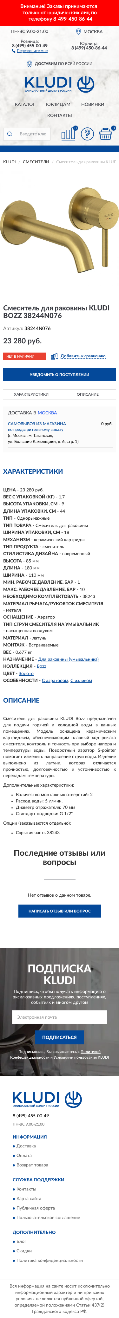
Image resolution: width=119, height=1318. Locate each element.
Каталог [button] (25, 104)
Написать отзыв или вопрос (60, 911)
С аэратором (55, 680)
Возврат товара (32, 1165)
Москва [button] (47, 413)
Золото (26, 674)
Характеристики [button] (31, 394)
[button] (30, 50)
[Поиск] (9, 134)
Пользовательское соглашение (48, 1218)
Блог (21, 1242)
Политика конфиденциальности (50, 1261)
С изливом (81, 680)
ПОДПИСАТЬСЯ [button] (59, 1038)
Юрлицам (58, 104)
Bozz (41, 666)
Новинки (92, 104)
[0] (105, 133)
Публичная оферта (36, 1208)
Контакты (59, 116)
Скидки (24, 1251)
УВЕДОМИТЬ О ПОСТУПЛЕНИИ (59, 375)
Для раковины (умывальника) (68, 659)
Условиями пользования (75, 1057)
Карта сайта (29, 1199)
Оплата (24, 1156)
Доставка (26, 1146)
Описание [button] (88, 394)
